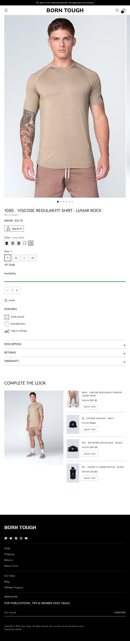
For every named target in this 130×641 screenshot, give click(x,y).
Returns (8, 560)
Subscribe (120, 612)
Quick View (90, 406)
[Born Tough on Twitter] (11, 539)
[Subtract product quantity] (17, 290)
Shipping (9, 554)
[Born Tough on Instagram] (21, 539)
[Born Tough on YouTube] (26, 539)
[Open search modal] (117, 10)
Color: (14, 237)
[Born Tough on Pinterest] (16, 539)
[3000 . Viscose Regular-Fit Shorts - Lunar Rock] (73, 400)
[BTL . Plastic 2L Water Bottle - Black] (73, 473)
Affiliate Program (13, 587)
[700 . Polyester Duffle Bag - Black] (73, 448)
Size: (8, 251)
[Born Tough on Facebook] (6, 539)
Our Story (9, 576)
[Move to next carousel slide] (123, 503)
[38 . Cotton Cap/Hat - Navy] (73, 424)
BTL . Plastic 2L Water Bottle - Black (103, 467)
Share (11, 300)
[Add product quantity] (7, 290)
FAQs (7, 548)
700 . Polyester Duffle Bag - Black (102, 442)
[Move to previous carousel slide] (115, 504)
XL (33, 258)
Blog (6, 581)
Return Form (11, 566)
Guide (12, 264)
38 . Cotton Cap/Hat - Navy (98, 418)
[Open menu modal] (6, 10)
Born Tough (26, 626)
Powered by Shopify (13, 629)
